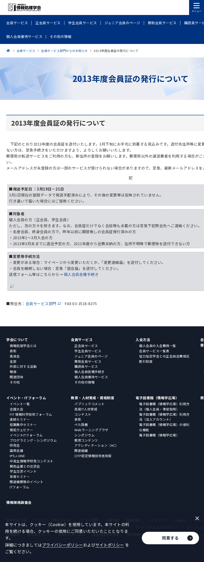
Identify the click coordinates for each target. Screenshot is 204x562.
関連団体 (16, 377)
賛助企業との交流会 (25, 466)
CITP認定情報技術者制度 (93, 455)
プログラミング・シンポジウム (33, 440)
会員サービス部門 (41, 303)
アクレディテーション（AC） (96, 445)
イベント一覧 (20, 403)
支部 (13, 361)
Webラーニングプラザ (91, 429)
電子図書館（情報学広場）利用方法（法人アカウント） (164, 417)
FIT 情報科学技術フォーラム (31, 414)
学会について (17, 339)
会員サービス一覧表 (154, 351)
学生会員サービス (87, 351)
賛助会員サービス (87, 361)
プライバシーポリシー (62, 545)
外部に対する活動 (23, 366)
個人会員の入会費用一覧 (157, 345)
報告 (13, 371)
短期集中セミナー (23, 424)
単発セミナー (20, 476)
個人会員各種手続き (89, 371)
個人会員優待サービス (91, 377)
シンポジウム (84, 435)
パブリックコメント (89, 403)
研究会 (15, 445)
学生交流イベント (23, 471)
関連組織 (81, 450)
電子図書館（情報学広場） (157, 397)
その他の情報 (84, 382)
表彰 (13, 351)
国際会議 (16, 450)
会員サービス (82, 339)
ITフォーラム (19, 487)
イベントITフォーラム (26, 435)
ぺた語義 (81, 424)
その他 (15, 382)
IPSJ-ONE (17, 455)
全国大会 (16, 409)
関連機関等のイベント (26, 481)
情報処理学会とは (23, 345)
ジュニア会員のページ (91, 356)
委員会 (15, 356)
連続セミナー (20, 419)
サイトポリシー (109, 545)
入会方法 (143, 339)
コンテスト (82, 414)
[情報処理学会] (9, 50)
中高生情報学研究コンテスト (31, 461)
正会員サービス (86, 345)
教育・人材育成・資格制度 (92, 397)
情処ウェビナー (21, 429)
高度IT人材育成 (85, 409)
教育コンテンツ (86, 440)
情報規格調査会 (19, 502)
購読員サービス (86, 366)
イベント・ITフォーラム (26, 397)
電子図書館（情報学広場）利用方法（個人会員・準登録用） (164, 406)
